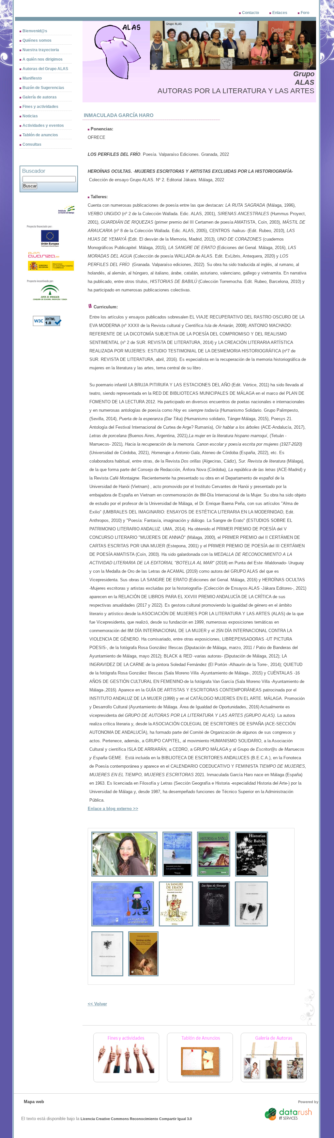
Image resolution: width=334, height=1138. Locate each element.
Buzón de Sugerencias (43, 87)
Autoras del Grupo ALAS (45, 69)
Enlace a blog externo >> (113, 808)
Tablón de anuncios (40, 135)
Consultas (32, 144)
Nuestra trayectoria (41, 50)
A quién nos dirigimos (43, 59)
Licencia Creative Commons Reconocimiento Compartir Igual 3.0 (136, 1119)
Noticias (30, 116)
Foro (305, 12)
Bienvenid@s (35, 31)
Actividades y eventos (43, 125)
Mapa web (34, 1101)
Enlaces (279, 12)
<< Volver (97, 1003)
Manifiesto (32, 78)
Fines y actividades (40, 106)
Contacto (250, 12)
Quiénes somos (37, 40)
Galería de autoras (40, 97)
